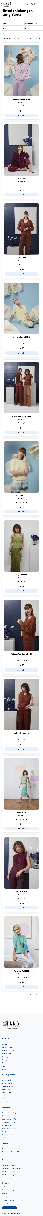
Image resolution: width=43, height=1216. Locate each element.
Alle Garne (5, 1069)
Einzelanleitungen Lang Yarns (11, 1113)
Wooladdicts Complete (9, 1175)
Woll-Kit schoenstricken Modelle (12, 1149)
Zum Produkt (21, 115)
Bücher (4, 1131)
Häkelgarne (5, 1060)
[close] (40, 4)
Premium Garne (7, 1054)
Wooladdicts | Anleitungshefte (11, 1168)
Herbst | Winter (7, 1047)
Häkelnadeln (6, 1089)
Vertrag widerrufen (9, 1208)
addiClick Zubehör (8, 1096)
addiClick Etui (6, 1093)
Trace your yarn (7, 1063)
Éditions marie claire (8, 1135)
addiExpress (6, 1099)
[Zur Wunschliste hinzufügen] (23, 110)
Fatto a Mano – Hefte (9, 1119)
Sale (3, 1066)
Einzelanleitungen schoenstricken (12, 1116)
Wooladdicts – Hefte (8, 1122)
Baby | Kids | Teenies (9, 1128)
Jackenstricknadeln (8, 1086)
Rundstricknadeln (7, 1080)
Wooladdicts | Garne (9, 1165)
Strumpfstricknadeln (8, 1083)
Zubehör (4, 1102)
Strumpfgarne (6, 1057)
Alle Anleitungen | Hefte (9, 1138)
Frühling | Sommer (8, 1050)
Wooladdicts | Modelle (9, 1172)
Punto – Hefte (6, 1125)
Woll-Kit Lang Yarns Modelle (11, 1152)
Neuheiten (5, 1044)
